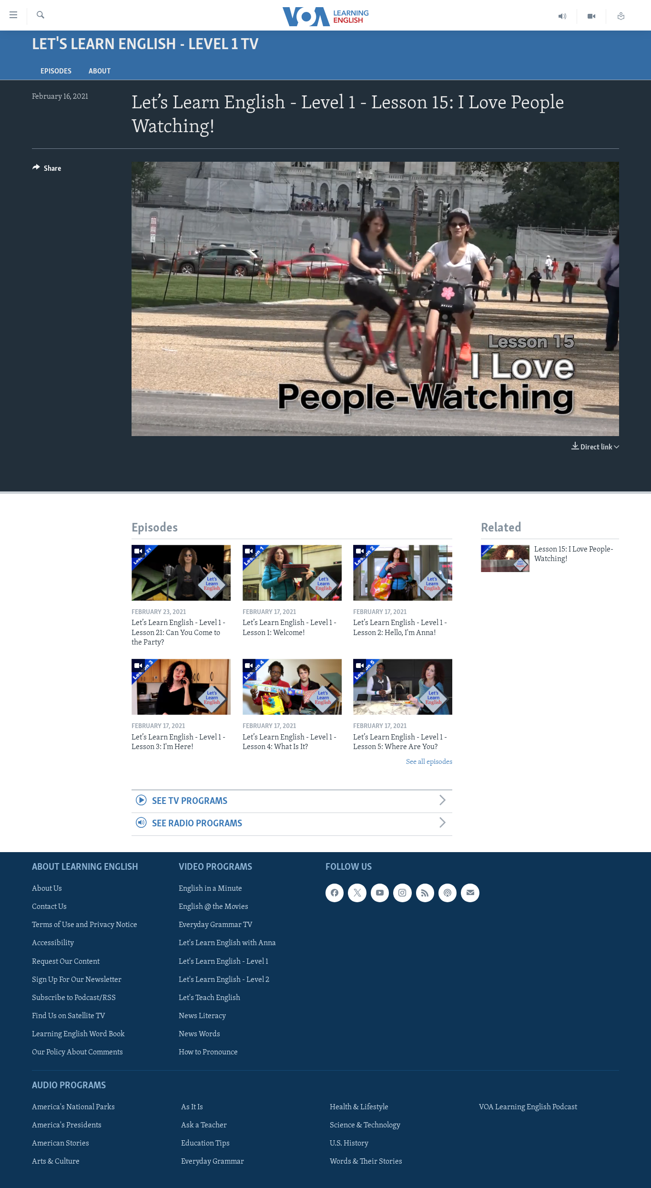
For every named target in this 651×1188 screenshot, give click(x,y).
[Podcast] (447, 893)
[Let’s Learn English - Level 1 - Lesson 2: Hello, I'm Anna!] (402, 573)
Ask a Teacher (204, 1125)
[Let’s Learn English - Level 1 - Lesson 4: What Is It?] (292, 687)
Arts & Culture (56, 1162)
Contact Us (49, 907)
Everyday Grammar (212, 1162)
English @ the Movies (213, 907)
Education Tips (205, 1143)
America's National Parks (73, 1107)
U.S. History (349, 1143)
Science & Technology (365, 1125)
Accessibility (53, 943)
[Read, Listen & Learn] (621, 16)
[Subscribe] (470, 893)
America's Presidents (67, 1125)
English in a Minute (210, 889)
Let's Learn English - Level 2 (224, 979)
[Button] (46, 171)
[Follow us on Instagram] (402, 893)
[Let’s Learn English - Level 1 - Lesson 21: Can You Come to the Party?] (181, 573)
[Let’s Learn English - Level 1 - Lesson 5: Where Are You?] (402, 687)
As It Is (192, 1107)
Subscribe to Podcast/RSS (74, 997)
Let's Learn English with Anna (227, 943)
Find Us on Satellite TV (68, 1016)
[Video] (591, 16)
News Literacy (202, 1016)
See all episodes (429, 762)
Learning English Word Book (78, 1034)
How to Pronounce (208, 1052)
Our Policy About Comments (77, 1052)
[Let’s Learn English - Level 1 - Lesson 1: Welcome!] (292, 573)
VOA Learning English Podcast (528, 1107)
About (100, 71)
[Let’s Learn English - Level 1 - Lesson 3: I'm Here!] (181, 687)
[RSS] (425, 893)
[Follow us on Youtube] (380, 893)
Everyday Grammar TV (216, 925)
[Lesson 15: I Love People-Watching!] (505, 558)
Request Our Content (66, 961)
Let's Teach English (209, 997)
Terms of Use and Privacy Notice (84, 925)
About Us (47, 889)
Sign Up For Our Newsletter (77, 979)
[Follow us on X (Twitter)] (357, 893)
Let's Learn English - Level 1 (223, 961)
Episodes (56, 71)
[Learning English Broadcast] (562, 16)
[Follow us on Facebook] (335, 893)
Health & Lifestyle (359, 1107)
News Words (199, 1034)
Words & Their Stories (366, 1162)
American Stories (60, 1143)
